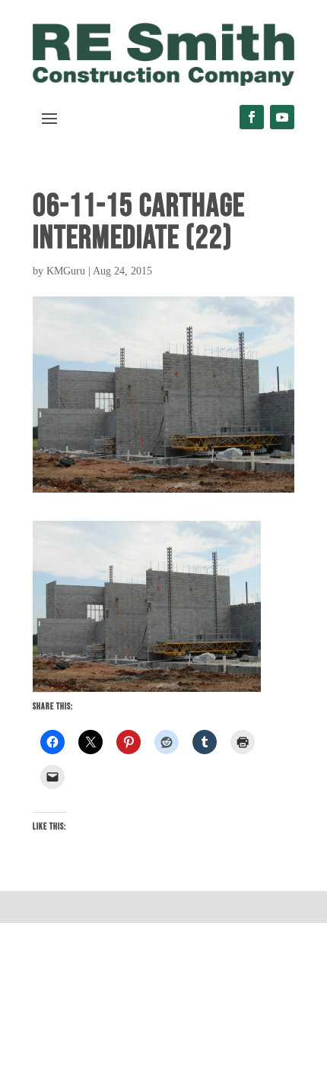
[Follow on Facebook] (252, 117)
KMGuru (65, 271)
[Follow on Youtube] (282, 117)
